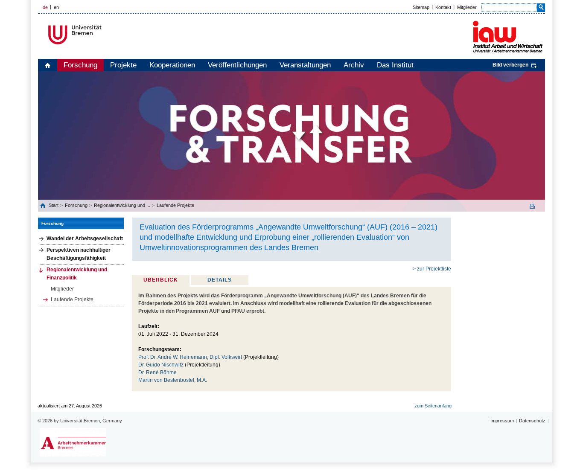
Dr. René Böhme (157, 372)
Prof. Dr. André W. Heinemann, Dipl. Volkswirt (190, 357)
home (47, 65)
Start (54, 205)
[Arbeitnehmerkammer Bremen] (73, 442)
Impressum (502, 420)
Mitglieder (467, 7)
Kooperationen (172, 65)
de (45, 7)
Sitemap (421, 7)
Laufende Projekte (175, 205)
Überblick (160, 280)
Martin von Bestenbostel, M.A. (172, 380)
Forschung (80, 65)
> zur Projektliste (432, 269)
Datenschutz (532, 420)
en (56, 7)
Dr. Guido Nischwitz (161, 365)
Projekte (123, 65)
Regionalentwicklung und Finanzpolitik (77, 274)
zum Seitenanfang (433, 405)
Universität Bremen (103, 34)
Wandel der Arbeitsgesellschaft (85, 238)
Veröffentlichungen (237, 65)
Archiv (354, 65)
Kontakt (443, 7)
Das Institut (395, 65)
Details (219, 280)
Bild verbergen (510, 65)
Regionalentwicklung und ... (122, 205)
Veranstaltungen (305, 65)
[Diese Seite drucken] (535, 206)
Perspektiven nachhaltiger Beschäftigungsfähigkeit (79, 254)
